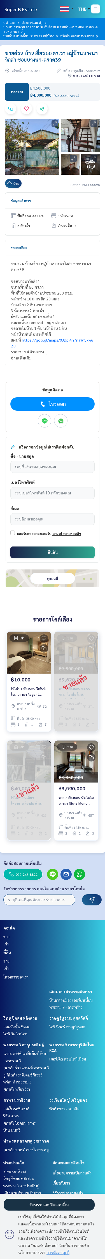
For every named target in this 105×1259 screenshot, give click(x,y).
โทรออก (57, 404)
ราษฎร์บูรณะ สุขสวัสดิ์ (68, 1017)
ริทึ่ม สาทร (11, 1115)
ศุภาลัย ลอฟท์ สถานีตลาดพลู (26, 1149)
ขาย (6, 936)
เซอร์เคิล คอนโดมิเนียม (67, 1058)
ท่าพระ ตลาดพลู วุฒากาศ (26, 1140)
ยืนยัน (53, 552)
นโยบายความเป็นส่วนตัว (72, 1172)
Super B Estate (20, 9)
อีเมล (14, 508)
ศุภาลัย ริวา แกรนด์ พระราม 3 (26, 1067)
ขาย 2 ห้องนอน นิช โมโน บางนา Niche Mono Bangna (76, 800)
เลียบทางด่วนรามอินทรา (70, 991)
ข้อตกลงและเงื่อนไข (69, 1162)
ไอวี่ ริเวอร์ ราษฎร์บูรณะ (67, 1026)
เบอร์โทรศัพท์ (22, 482)
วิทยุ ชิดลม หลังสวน (20, 1017)
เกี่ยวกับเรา (61, 1182)
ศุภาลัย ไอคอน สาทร (19, 1122)
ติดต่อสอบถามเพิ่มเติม (22, 863)
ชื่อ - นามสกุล (22, 456)
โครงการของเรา (16, 976)
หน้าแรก (9, 22)
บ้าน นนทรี (11, 1129)
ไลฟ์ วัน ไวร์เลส (15, 1033)
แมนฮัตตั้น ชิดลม (16, 1026)
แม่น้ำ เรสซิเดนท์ (16, 1108)
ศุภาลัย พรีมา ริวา (16, 1089)
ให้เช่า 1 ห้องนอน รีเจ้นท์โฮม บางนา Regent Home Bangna (28, 691)
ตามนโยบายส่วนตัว (66, 533)
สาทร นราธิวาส (16, 1099)
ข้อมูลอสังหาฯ (21, 200)
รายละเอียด (19, 248)
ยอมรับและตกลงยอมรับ (34, 533)
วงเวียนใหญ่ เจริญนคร (68, 1099)
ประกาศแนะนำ (32, 22)
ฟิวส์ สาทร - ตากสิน (64, 1108)
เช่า (6, 943)
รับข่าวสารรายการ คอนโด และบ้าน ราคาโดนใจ (44, 888)
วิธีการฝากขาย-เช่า (68, 1192)
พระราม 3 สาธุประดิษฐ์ (23, 1044)
